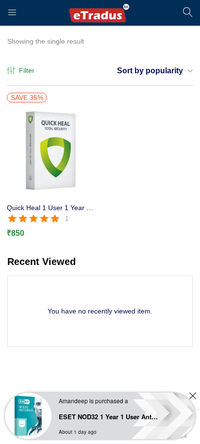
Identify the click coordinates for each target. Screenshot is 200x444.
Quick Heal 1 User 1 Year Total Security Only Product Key (50, 208)
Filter (26, 70)
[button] (151, 71)
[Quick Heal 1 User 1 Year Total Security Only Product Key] (50, 151)
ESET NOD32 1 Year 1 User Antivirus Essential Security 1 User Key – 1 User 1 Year (108, 416)
